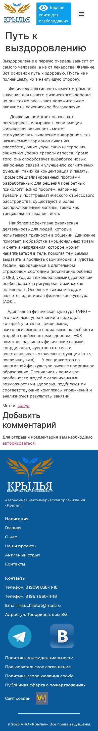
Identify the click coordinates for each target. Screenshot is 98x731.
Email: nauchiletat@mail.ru (33, 605)
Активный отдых (22, 555)
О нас (11, 537)
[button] (81, 14)
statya (23, 405)
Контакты (15, 564)
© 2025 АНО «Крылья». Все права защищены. (49, 724)
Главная (13, 527)
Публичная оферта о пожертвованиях (45, 685)
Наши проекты (20, 546)
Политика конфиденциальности (39, 657)
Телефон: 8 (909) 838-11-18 (31, 587)
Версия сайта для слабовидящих (53, 14)
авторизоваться (19, 443)
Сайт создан (18, 698)
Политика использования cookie (39, 676)
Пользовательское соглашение (38, 666)
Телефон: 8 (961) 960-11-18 (31, 596)
